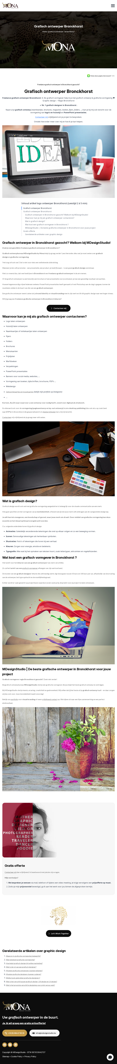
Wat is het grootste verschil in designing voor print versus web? (30, 985)
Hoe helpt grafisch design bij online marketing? (24, 963)
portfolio (14, 699)
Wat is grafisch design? (35, 221)
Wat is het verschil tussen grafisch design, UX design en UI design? (31, 981)
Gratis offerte (29, 231)
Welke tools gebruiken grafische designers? (23, 978)
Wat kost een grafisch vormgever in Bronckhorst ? (47, 225)
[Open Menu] (113, 6)
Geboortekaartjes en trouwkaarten (19, 392)
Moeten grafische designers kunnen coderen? (23, 974)
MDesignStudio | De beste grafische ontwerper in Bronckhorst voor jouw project (60, 228)
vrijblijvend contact (49, 699)
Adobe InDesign (49, 412)
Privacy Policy (30, 1056)
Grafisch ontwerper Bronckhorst (37, 208)
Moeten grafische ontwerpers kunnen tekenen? (24, 970)
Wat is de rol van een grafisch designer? (21, 967)
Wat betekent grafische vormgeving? (20, 960)
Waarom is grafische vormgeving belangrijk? (23, 956)
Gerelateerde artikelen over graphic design (43, 234)
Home (45, 31)
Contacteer (6, 417)
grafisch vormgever (30, 568)
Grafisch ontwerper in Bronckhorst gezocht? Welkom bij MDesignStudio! (56, 215)
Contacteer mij (41, 117)
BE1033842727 (38, 1052)
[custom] (4, 1044)
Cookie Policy (16, 1056)
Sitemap (5, 1056)
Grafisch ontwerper (55, 31)
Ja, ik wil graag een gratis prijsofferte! (24, 1023)
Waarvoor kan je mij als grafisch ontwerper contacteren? (49, 218)
